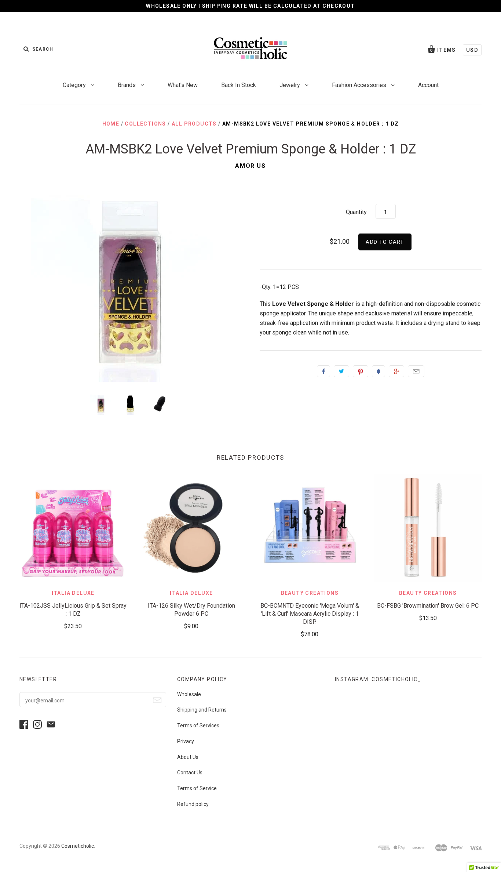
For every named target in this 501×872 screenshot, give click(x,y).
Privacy (185, 741)
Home (111, 124)
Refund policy (193, 804)
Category (75, 85)
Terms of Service (197, 788)
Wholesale (189, 694)
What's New (183, 85)
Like (323, 371)
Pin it (360, 371)
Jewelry (290, 85)
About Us (187, 757)
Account (428, 85)
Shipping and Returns (202, 710)
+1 (396, 371)
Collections (145, 124)
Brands (127, 85)
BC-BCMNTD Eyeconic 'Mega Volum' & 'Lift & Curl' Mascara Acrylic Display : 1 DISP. (309, 613)
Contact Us (189, 772)
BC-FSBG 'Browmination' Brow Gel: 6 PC (428, 605)
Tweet (341, 371)
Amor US (250, 165)
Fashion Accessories (360, 85)
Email (416, 371)
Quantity (356, 212)
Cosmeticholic (77, 846)
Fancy (378, 371)
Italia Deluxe (73, 593)
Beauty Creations (310, 593)
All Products (194, 124)
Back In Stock (238, 85)
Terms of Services (198, 725)
